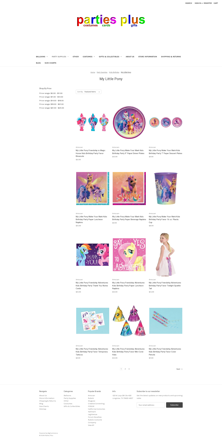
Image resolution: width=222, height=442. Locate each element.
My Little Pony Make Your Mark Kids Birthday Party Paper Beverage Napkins (129, 218)
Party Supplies (59, 56)
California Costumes (96, 409)
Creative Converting (96, 404)
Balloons (40, 56)
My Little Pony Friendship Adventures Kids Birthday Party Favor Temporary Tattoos (92, 352)
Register (208, 3)
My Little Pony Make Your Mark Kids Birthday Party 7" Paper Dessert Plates (165, 152)
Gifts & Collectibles (109, 56)
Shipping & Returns (171, 56)
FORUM (91, 406)
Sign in (198, 3)
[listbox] (92, 92)
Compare (91, 122)
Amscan (91, 395)
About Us (130, 56)
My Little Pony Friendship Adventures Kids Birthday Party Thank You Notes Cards (92, 286)
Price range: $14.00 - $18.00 (51, 100)
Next (178, 369)
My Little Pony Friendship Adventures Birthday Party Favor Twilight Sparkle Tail (165, 286)
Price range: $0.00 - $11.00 (50, 93)
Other (76, 56)
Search (188, 3)
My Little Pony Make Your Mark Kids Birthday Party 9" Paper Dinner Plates (128, 152)
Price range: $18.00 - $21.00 (51, 104)
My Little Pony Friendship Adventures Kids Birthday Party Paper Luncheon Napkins (128, 286)
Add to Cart (93, 127)
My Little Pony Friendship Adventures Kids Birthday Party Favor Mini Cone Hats (128, 352)
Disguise (91, 401)
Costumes (87, 56)
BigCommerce (53, 433)
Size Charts (50, 63)
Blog (38, 63)
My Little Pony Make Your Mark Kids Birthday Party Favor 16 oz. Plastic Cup (164, 219)
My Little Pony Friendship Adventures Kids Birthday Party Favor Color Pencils (165, 352)
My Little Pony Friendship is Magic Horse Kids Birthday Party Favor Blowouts (90, 153)
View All (91, 425)
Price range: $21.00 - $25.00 (51, 108)
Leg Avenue (92, 414)
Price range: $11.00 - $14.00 (51, 97)
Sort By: (80, 92)
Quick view (92, 118)
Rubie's (91, 398)
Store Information (147, 56)
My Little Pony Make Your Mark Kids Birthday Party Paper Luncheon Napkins (91, 219)
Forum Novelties (95, 417)
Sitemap (42, 409)
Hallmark (92, 412)
